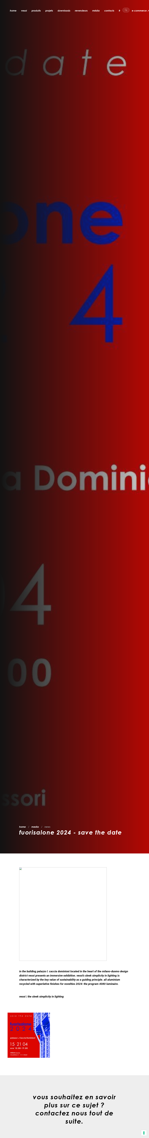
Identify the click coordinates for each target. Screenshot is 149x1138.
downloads (64, 10)
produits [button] (36, 10)
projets (49, 10)
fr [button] (119, 10)
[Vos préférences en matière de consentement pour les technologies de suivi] (144, 1133)
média (96, 10)
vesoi (24, 10)
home (13, 10)
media (35, 826)
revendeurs (81, 10)
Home (22, 826)
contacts (109, 10)
